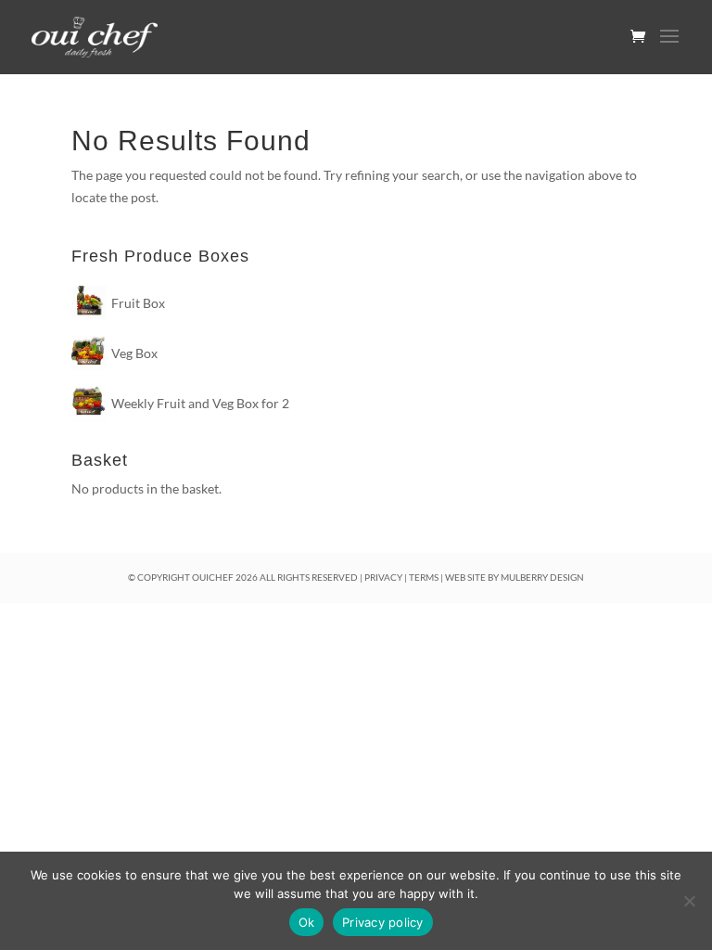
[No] (689, 901)
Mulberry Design (542, 577)
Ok (307, 922)
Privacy (383, 577)
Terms (424, 577)
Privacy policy (383, 922)
